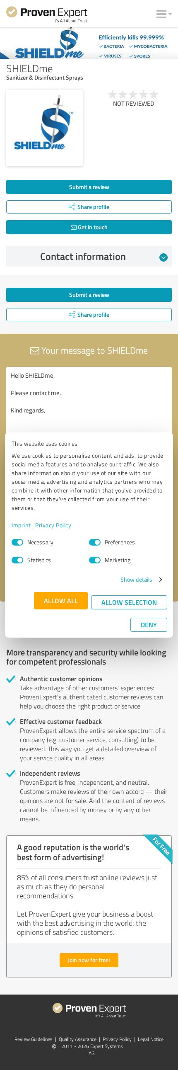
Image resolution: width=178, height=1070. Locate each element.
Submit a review (89, 187)
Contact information (83, 256)
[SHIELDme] (44, 127)
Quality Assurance (77, 1039)
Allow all (61, 600)
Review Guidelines (33, 1039)
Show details (136, 579)
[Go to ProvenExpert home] (46, 15)
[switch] (95, 542)
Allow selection (129, 602)
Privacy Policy (53, 525)
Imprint (21, 525)
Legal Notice (151, 1039)
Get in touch (92, 227)
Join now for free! (89, 960)
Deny (149, 624)
